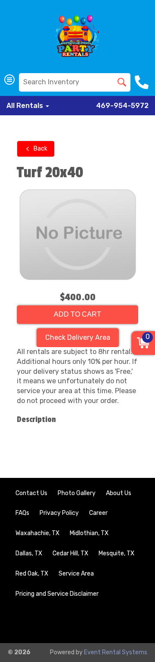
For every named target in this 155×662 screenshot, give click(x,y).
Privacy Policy (59, 513)
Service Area (76, 573)
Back (40, 148)
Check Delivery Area (77, 337)
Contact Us (31, 493)
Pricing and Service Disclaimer (57, 593)
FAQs (22, 513)
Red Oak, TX (32, 573)
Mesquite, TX (116, 553)
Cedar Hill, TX (70, 553)
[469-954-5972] (143, 82)
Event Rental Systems (115, 652)
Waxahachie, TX (37, 533)
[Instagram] (132, 622)
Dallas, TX (29, 553)
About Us (118, 493)
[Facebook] (108, 622)
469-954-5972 (122, 106)
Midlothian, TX (89, 533)
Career (98, 513)
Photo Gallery (77, 493)
